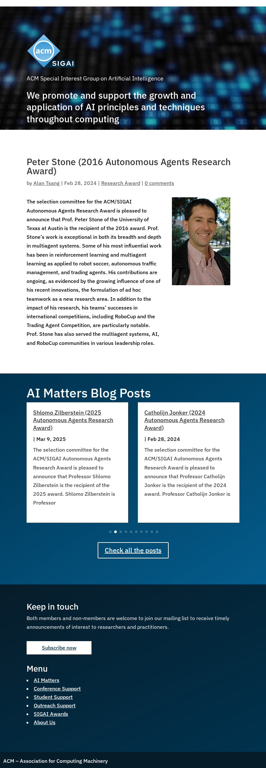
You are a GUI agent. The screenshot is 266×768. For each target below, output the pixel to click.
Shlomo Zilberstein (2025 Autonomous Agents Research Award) (73, 420)
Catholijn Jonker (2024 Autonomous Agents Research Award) (184, 420)
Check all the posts (133, 550)
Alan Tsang (46, 183)
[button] (247, 462)
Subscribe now (59, 647)
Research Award (120, 183)
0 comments (159, 183)
